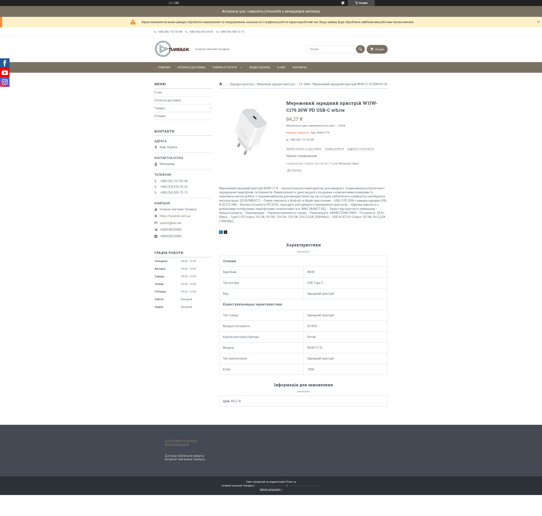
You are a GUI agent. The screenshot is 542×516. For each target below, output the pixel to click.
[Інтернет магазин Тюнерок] (172, 57)
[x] (225, 232)
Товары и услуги (225, 67)
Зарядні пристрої (242, 84)
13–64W (304, 84)
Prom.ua (291, 481)
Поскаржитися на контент (270, 485)
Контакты (300, 67)
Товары (159, 108)
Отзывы (159, 116)
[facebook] (221, 232)
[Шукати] (360, 49)
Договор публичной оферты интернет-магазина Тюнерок (185, 457)
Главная (164, 67)
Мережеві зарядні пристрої (276, 84)
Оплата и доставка (191, 67)
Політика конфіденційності (304, 485)
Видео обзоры (259, 67)
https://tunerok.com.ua (175, 216)
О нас (281, 67)
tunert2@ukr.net (170, 223)
